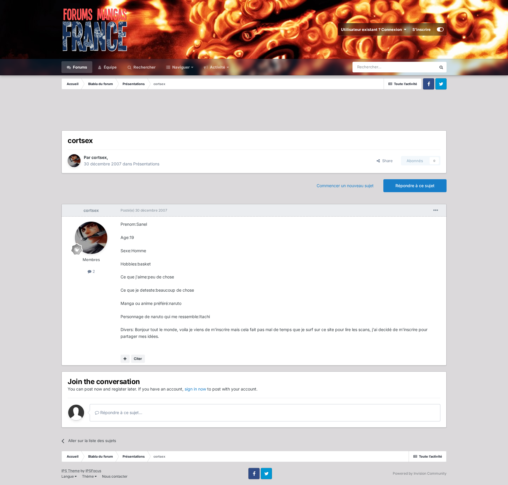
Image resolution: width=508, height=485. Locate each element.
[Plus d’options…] (436, 210)
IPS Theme (70, 471)
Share (386, 160)
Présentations (146, 163)
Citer (138, 358)
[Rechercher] (441, 67)
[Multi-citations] (125, 359)
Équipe (110, 67)
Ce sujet (421, 67)
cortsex (99, 157)
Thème (88, 476)
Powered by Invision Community (420, 473)
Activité (217, 67)
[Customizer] (440, 29)
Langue (68, 476)
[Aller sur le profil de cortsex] (74, 160)
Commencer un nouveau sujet (345, 185)
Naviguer (180, 67)
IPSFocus (93, 471)
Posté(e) (144, 210)
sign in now (195, 388)
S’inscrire (421, 29)
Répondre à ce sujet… (120, 412)
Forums (79, 67)
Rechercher (144, 67)
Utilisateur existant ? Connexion (372, 29)
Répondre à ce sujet (415, 185)
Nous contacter (115, 476)
